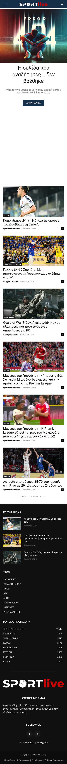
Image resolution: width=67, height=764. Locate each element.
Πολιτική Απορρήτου (54, 760)
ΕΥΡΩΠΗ (7, 476)
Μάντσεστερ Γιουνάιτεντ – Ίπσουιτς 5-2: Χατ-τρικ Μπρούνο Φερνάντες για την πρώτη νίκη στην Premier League (33, 379)
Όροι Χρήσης (37, 760)
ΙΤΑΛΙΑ (6, 215)
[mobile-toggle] (5, 4)
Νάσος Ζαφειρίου (10, 334)
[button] (62, 4)
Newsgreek (42, 742)
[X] (37, 734)
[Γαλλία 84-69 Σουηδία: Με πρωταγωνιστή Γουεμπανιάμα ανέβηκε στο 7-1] (33, 251)
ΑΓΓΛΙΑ (6, 370)
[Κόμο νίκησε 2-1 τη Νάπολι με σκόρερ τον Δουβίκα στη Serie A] (33, 201)
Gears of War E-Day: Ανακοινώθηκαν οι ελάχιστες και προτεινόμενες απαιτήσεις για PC (31, 326)
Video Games (9, 317)
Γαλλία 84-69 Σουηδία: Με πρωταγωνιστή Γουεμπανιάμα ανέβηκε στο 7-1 (32, 273)
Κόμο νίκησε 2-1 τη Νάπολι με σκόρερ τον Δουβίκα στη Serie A (31, 222)
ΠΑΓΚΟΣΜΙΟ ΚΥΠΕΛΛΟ (12, 264)
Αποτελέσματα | (27, 742)
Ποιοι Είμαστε (10, 760)
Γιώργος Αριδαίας (10, 281)
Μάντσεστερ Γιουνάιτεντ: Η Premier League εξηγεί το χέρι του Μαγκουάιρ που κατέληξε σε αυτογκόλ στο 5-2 (31, 432)
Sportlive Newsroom (12, 228)
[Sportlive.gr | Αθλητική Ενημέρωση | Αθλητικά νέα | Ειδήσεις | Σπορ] (33, 683)
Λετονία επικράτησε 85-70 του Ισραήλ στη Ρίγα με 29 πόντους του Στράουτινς (32, 483)
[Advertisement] (33, 140)
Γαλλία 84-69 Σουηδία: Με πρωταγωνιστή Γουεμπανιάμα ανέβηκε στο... (43, 538)
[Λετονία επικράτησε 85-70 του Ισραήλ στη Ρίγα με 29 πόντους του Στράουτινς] (33, 463)
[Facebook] (30, 734)
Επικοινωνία (24, 760)
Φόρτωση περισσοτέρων (32, 496)
